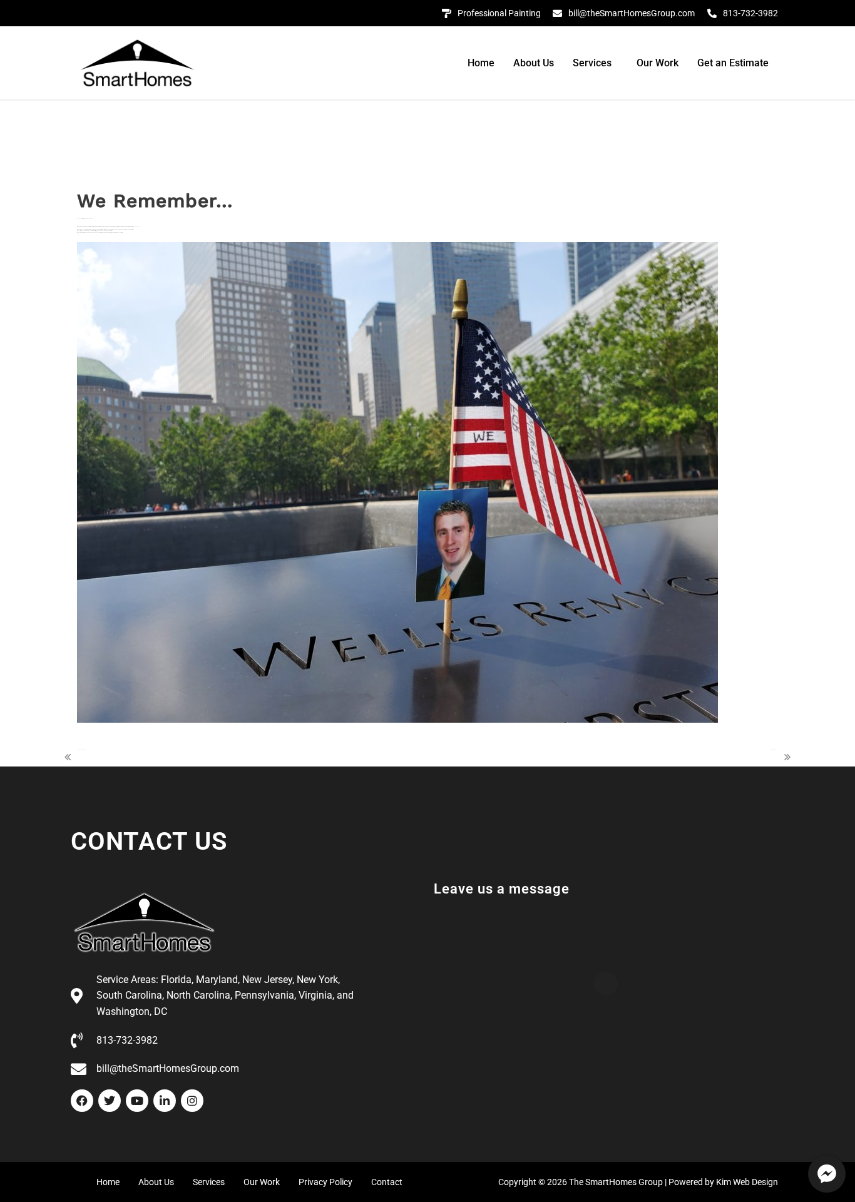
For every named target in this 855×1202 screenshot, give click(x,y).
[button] (595, 63)
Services (592, 63)
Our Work (657, 63)
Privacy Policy (325, 1182)
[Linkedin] (164, 1100)
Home (481, 63)
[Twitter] (109, 1100)
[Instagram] (192, 1100)
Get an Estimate (733, 63)
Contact (386, 1182)
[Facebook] (82, 1100)
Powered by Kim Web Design (723, 1182)
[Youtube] (137, 1100)
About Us (533, 63)
